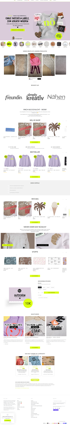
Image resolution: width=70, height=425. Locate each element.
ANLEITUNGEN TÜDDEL (35, 403)
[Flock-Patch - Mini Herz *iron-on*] (25, 161)
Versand (45, 284)
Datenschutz (33, 409)
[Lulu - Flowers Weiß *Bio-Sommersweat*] (39, 261)
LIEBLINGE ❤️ (19, 403)
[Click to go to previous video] (34, 82)
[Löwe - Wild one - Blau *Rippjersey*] (10, 261)
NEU (18, 400)
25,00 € (44, 287)
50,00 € (48, 287)
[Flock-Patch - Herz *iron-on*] (54, 161)
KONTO (18, 409)
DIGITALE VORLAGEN (20, 407)
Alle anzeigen (35, 142)
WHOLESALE (33, 404)
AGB (31, 407)
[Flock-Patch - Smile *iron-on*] (39, 161)
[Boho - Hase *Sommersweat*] (54, 261)
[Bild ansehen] (35, 21)
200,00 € (45, 289)
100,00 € (53, 287)
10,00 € (40, 287)
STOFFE (18, 405)
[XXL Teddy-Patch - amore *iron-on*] (39, 129)
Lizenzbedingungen (34, 413)
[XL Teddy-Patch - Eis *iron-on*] (54, 208)
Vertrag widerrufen (34, 417)
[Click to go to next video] (35, 82)
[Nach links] (64, 121)
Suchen (32, 400)
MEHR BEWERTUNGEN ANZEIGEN (35, 380)
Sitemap (32, 412)
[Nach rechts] (65, 121)
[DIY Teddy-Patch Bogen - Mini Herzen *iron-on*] (25, 129)
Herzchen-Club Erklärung (35, 414)
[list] (35, 148)
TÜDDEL (18, 404)
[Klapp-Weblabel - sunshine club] (10, 129)
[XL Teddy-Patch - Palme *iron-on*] (54, 129)
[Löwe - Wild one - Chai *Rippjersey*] (25, 261)
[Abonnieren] (65, 401)
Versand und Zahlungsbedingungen (36, 405)
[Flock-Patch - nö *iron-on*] (10, 161)
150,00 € (40, 289)
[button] (34, 377)
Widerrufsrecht (33, 408)
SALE (18, 408)
